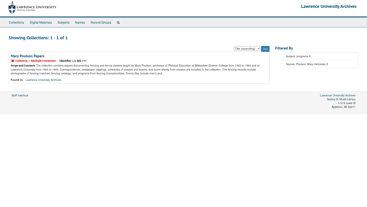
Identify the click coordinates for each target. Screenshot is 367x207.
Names (80, 22)
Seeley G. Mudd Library (341, 99)
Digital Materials (41, 22)
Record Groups (101, 22)
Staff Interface (19, 95)
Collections (16, 22)
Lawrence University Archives (328, 6)
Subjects (63, 22)
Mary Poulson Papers (27, 55)
